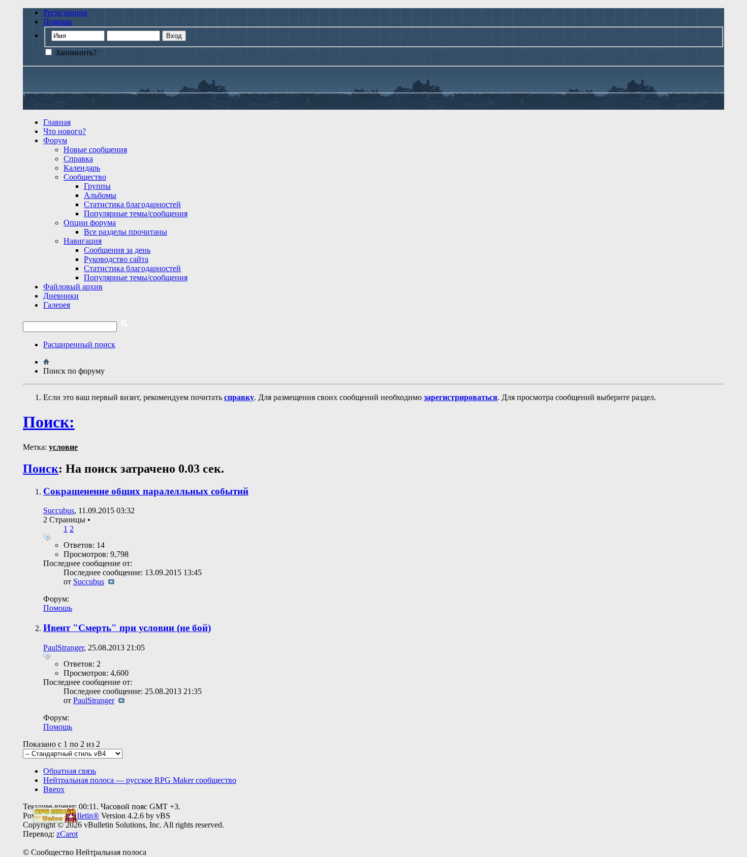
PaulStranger (63, 647)
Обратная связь (69, 771)
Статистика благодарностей (132, 204)
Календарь (82, 167)
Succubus (58, 510)
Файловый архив (73, 286)
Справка (78, 158)
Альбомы (100, 195)
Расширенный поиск (79, 344)
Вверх (54, 789)
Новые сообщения (95, 149)
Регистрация (65, 12)
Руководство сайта (116, 259)
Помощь (57, 21)
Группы (97, 186)
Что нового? (64, 131)
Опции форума (90, 222)
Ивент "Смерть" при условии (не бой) (127, 627)
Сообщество (85, 177)
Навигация (83, 241)
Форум (55, 140)
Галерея (56, 305)
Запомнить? (75, 52)
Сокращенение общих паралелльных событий (145, 491)
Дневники (61, 295)
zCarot (67, 834)
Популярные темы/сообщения (136, 213)
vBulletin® (81, 815)
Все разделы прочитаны (125, 231)
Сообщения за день (117, 250)
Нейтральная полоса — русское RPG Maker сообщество (139, 780)
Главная (57, 122)
